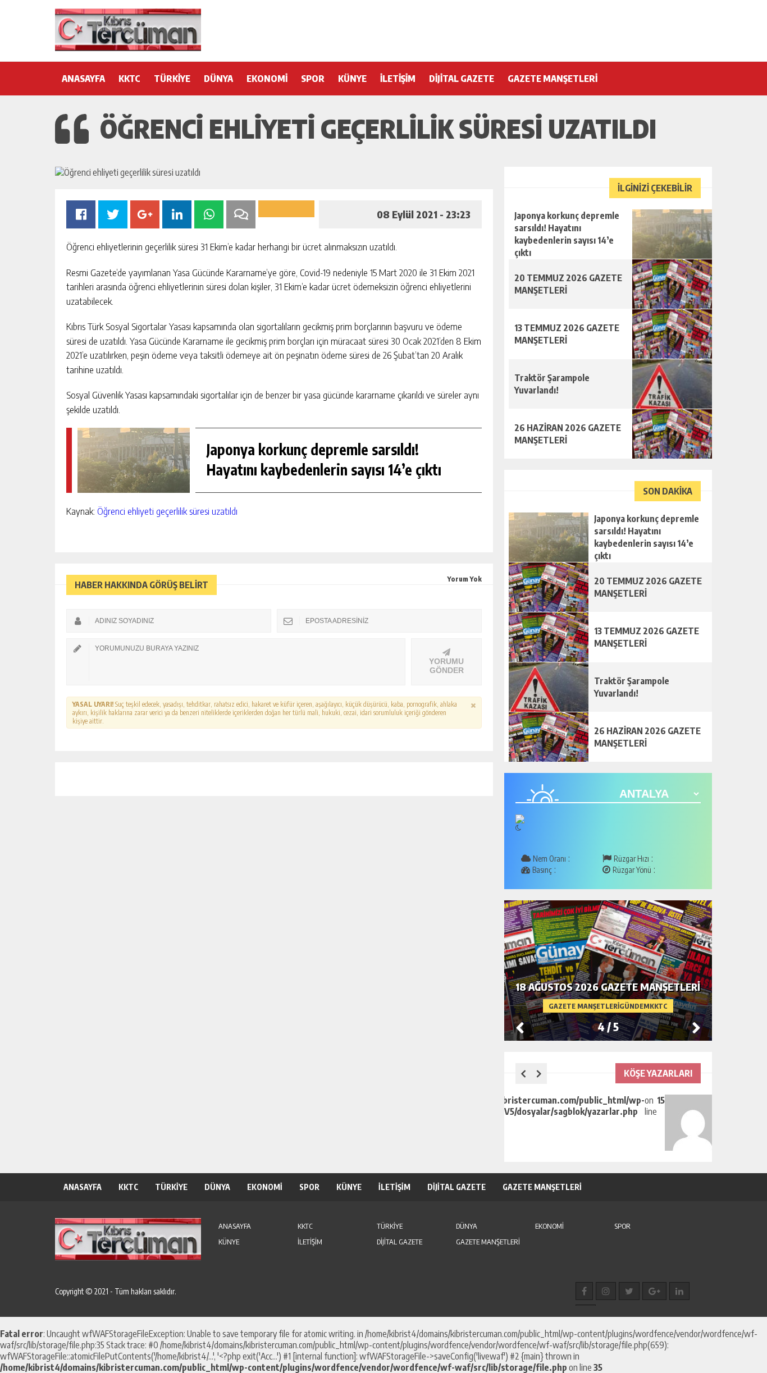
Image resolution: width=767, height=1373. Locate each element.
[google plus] (654, 1291)
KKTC (129, 78)
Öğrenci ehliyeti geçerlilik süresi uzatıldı (167, 511)
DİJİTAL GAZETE (461, 78)
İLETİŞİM (398, 78)
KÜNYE (352, 78)
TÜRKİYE (172, 78)
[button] (696, 1027)
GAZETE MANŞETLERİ (552, 78)
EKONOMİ (266, 78)
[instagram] (606, 1291)
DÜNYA (218, 78)
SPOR (313, 78)
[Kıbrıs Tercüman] (128, 29)
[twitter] (629, 1291)
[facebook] (584, 1291)
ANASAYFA (83, 78)
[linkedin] (679, 1291)
